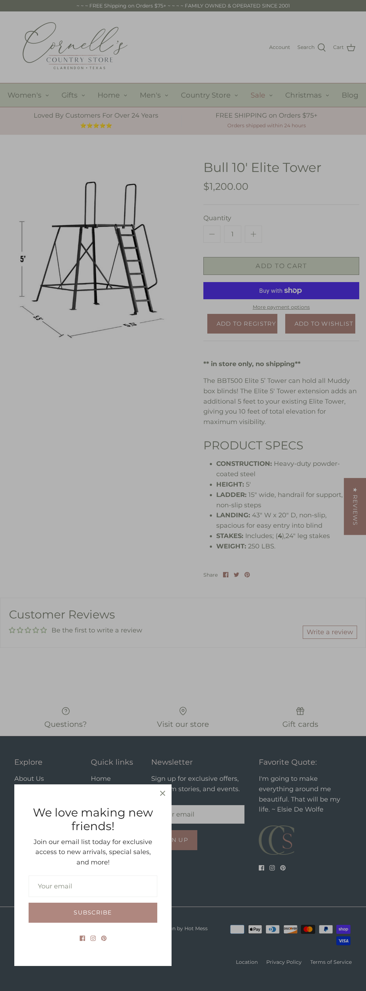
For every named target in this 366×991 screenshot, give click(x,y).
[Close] (162, 793)
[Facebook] (82, 938)
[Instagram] (93, 938)
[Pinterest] (104, 938)
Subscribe (93, 912)
